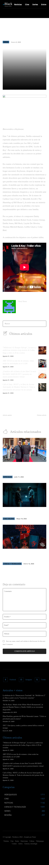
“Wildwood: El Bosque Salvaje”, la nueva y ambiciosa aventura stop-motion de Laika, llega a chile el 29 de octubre (19, 350)
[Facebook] (5, 679)
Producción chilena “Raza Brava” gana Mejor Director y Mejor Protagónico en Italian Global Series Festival (23, 469)
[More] (43, 86)
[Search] (43, 324)
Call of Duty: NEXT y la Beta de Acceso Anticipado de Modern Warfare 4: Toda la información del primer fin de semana (19, 387)
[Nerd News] (9, 306)
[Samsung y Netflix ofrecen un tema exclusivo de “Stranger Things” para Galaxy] (24, 537)
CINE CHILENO (8, 519)
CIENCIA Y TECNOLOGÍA (12, 564)
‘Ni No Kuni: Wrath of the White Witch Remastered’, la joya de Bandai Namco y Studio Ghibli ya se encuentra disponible (23, 707)
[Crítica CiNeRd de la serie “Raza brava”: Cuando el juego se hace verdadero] (24, 495)
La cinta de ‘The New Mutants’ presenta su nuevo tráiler (13, 421)
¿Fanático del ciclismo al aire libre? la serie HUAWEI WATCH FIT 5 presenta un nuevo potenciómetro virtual (19, 374)
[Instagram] (21, 679)
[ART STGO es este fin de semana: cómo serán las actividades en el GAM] (42, 363)
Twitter (43, 680)
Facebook (13, 680)
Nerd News (22, 301)
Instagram (28, 680)
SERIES (6, 42)
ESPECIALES (7, 477)
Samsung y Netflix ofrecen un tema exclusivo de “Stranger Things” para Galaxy (21, 556)
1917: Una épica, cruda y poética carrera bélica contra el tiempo (36, 421)
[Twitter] (37, 679)
